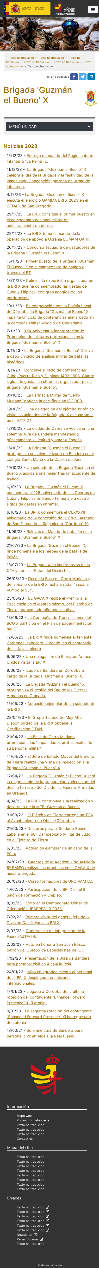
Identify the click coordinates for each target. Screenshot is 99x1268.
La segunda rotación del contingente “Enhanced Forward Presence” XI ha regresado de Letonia (49, 1017)
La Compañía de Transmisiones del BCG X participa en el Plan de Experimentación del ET (49, 623)
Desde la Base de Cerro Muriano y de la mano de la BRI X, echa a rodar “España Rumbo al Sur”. (48, 584)
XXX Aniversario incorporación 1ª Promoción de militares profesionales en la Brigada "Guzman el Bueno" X (45, 336)
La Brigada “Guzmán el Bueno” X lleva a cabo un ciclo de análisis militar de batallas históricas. (50, 356)
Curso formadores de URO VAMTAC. (61, 881)
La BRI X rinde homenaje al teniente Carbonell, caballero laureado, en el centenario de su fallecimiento (49, 643)
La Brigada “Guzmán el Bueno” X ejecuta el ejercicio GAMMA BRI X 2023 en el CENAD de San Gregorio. (47, 200)
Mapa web (24, 1116)
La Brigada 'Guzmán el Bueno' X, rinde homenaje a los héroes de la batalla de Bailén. (47, 551)
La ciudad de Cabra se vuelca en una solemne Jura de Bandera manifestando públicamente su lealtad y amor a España (50, 434)
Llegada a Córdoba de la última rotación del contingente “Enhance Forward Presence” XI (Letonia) (46, 997)
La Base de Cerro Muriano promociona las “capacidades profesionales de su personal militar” (49, 742)
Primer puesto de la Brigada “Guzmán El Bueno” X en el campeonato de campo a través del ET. (50, 267)
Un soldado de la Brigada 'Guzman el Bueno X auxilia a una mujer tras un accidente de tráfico (51, 473)
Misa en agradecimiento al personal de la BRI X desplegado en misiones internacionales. (49, 977)
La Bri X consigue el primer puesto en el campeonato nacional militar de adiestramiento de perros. (51, 220)
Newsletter (25, 1234)
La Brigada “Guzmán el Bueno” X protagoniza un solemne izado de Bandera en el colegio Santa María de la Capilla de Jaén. (50, 454)
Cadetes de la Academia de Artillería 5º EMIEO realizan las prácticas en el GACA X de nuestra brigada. (51, 868)
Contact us (25, 1138)
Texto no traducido (21, 57)
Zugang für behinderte (33, 1120)
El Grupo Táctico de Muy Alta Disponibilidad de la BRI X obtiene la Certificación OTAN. (44, 723)
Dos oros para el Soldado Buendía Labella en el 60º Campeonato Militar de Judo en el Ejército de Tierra (49, 834)
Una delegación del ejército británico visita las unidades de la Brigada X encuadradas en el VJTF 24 (50, 415)
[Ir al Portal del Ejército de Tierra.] (49, 33)
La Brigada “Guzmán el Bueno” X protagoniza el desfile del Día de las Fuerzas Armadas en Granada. (47, 690)
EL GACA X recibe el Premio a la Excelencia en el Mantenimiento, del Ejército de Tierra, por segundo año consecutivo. (50, 604)
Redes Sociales (28, 1239)
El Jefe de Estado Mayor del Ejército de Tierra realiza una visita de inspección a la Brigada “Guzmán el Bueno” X (50, 762)
